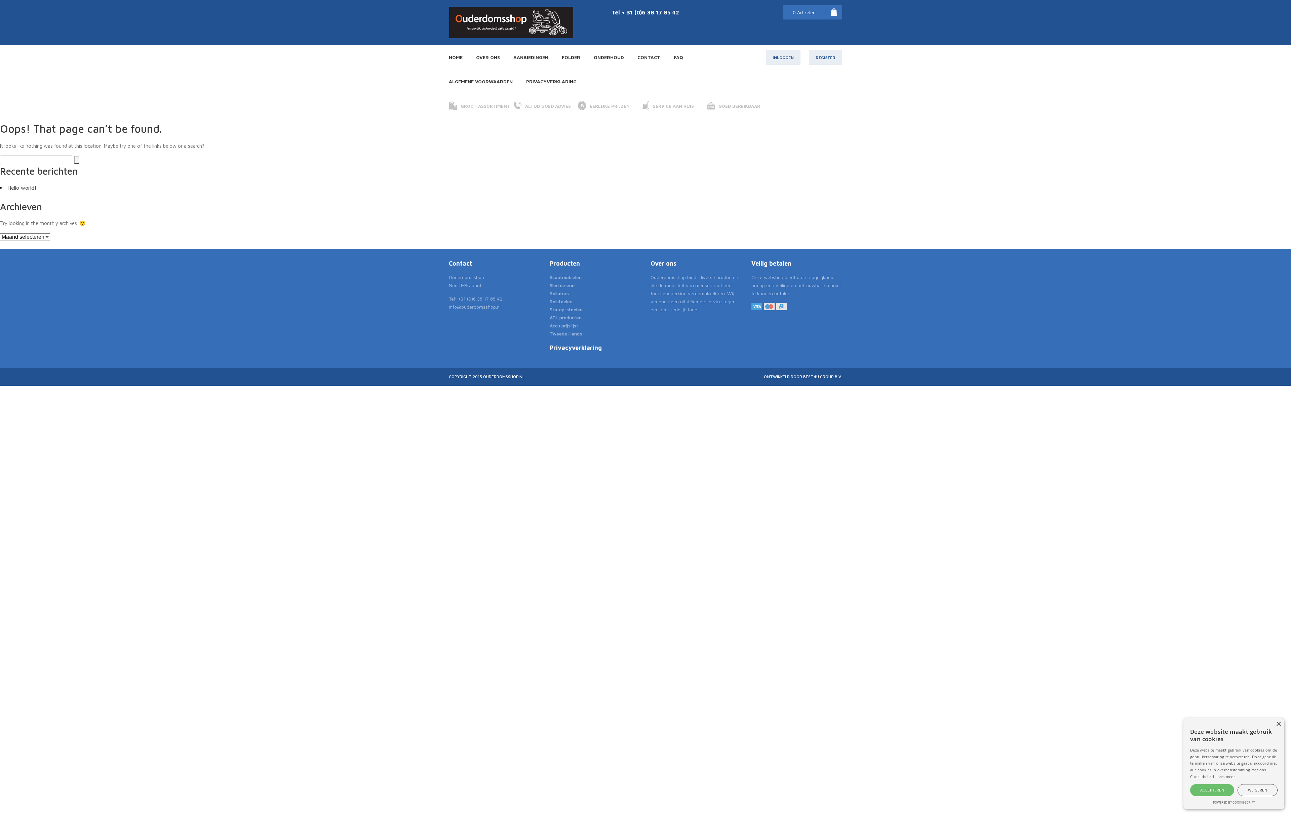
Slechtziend (562, 285)
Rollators (559, 293)
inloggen (783, 57)
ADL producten (566, 317)
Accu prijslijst (564, 325)
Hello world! (21, 188)
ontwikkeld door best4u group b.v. (803, 376)
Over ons (488, 57)
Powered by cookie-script (1234, 802)
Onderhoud (609, 57)
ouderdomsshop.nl (503, 376)
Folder (571, 57)
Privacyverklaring (551, 81)
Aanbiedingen (530, 57)
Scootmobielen (566, 277)
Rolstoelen (561, 301)
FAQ (678, 57)
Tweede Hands (566, 333)
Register (825, 57)
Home (456, 57)
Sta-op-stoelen (566, 309)
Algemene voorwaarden (481, 81)
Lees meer (1225, 776)
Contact (648, 57)
